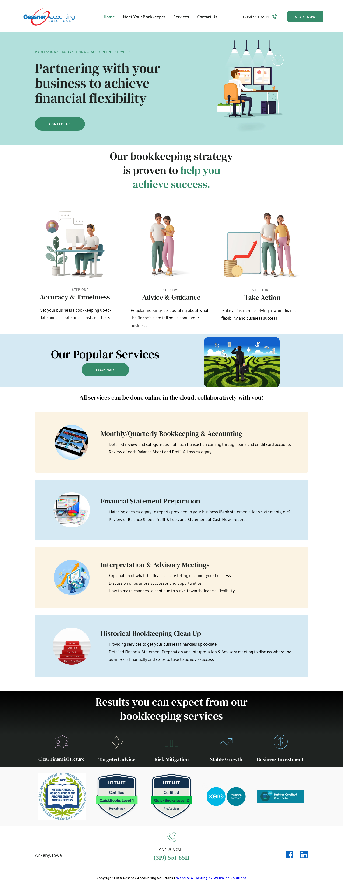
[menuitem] (109, 16)
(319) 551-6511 (256, 16)
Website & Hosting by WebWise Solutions (211, 878)
